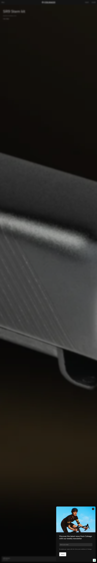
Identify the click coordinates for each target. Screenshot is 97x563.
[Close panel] (93, 509)
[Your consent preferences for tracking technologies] (94, 560)
